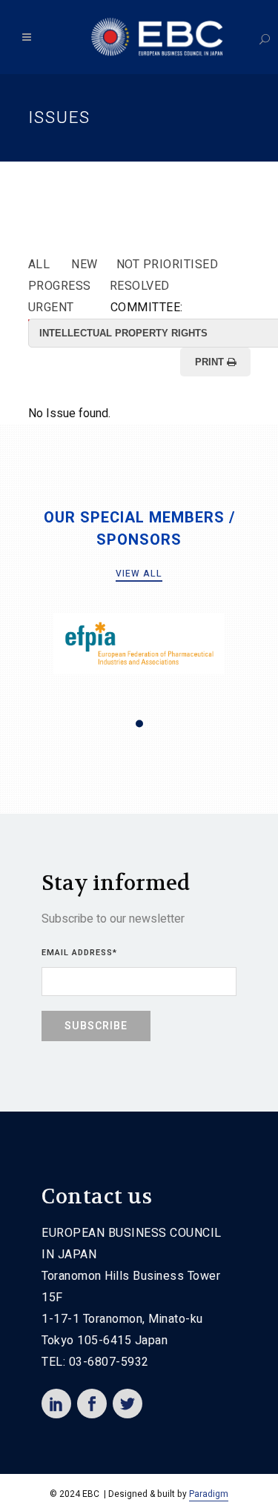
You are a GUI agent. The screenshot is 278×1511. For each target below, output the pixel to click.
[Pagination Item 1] (139, 724)
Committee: (146, 307)
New (84, 264)
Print (211, 362)
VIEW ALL (139, 573)
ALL (39, 264)
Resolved (140, 286)
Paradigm (208, 1494)
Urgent (51, 307)
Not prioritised (167, 264)
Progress (59, 286)
